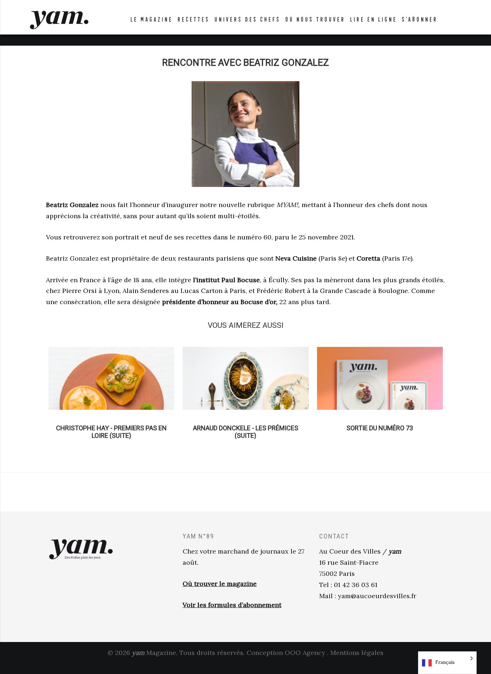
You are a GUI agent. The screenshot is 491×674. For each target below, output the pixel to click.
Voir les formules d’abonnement (232, 605)
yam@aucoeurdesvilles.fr (377, 596)
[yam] (59, 19)
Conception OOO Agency (286, 652)
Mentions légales (357, 652)
